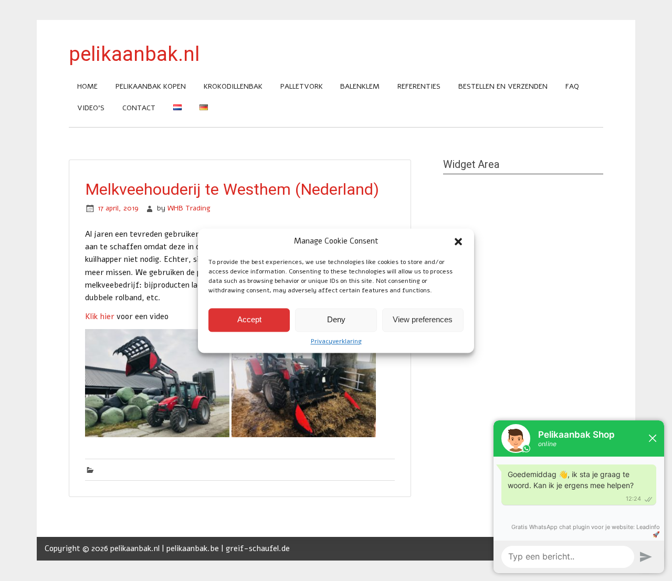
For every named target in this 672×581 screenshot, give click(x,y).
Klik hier (99, 316)
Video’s (90, 108)
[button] (458, 241)
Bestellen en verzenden (503, 86)
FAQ (572, 86)
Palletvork (301, 86)
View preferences (423, 319)
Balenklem (360, 86)
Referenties (418, 86)
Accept (249, 319)
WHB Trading (189, 208)
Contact (138, 108)
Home (87, 86)
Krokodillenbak (233, 86)
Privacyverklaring (336, 341)
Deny (336, 319)
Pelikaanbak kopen (151, 86)
